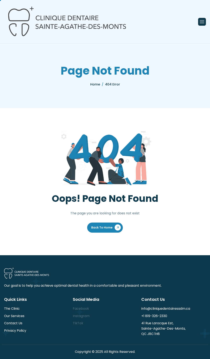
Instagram (81, 316)
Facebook (81, 308)
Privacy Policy (15, 330)
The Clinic (12, 308)
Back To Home (102, 227)
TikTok (78, 323)
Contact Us (13, 323)
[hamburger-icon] (202, 22)
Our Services (14, 316)
